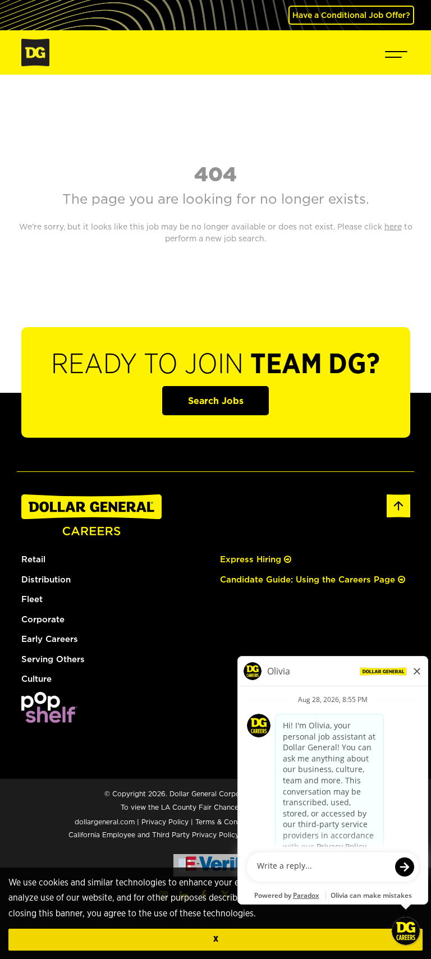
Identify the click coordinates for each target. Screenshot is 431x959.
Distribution (46, 579)
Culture (36, 678)
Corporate (43, 619)
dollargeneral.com (105, 821)
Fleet (32, 599)
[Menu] (396, 52)
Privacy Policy (165, 821)
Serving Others (53, 659)
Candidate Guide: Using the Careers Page (309, 579)
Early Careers (49, 639)
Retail (33, 559)
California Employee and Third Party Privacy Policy (154, 834)
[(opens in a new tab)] (49, 706)
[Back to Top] (398, 505)
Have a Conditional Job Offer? (351, 15)
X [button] (215, 939)
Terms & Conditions (227, 821)
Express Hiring (252, 559)
